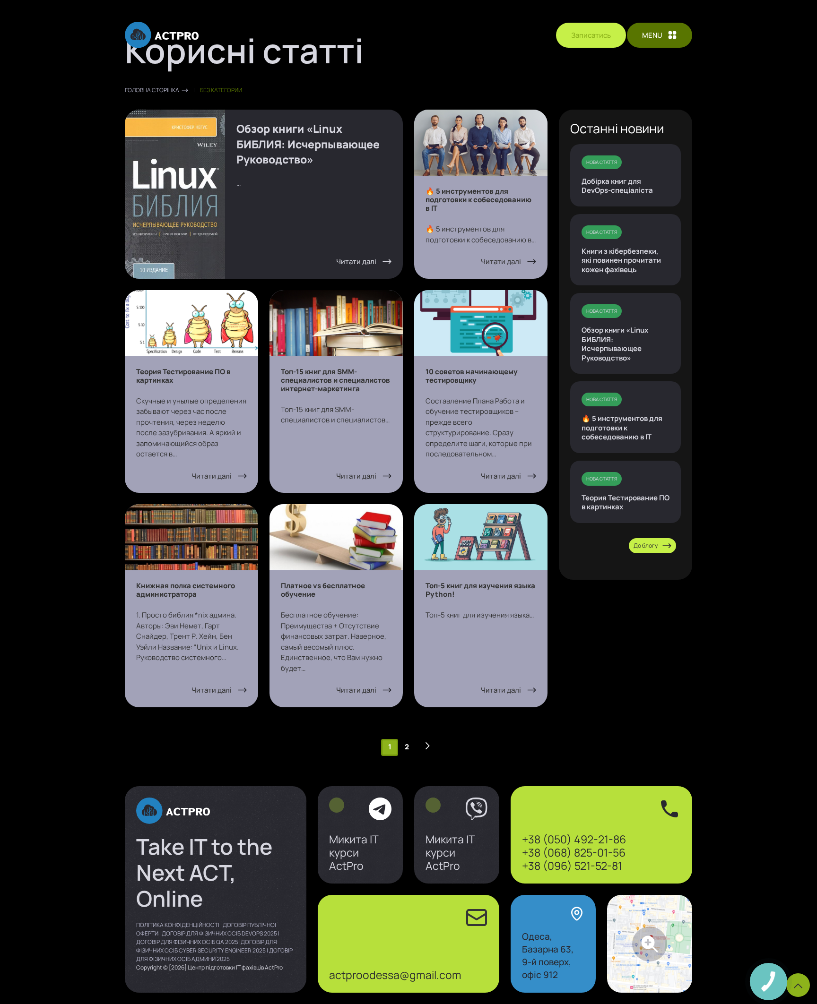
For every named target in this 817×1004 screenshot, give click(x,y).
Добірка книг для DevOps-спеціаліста (617, 186)
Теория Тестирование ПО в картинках (625, 502)
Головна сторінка (152, 90)
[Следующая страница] (427, 746)
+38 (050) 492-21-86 (574, 839)
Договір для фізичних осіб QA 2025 (187, 942)
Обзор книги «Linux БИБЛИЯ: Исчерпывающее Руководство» (615, 344)
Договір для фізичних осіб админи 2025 (214, 954)
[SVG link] (162, 35)
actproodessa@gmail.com (395, 974)
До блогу (646, 545)
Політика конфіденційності (177, 925)
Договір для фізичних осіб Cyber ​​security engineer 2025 (206, 946)
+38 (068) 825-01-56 (574, 852)
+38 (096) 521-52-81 (572, 865)
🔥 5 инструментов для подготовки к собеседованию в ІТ (622, 427)
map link (649, 944)
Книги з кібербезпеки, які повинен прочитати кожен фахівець (621, 260)
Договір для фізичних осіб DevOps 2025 (219, 933)
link (360, 835)
